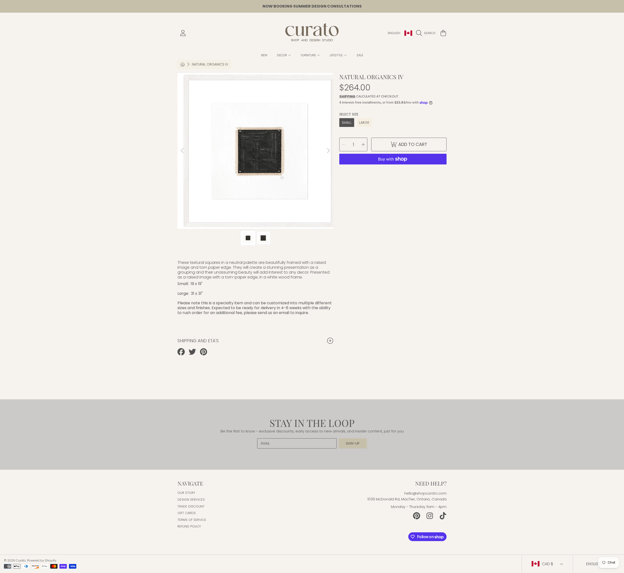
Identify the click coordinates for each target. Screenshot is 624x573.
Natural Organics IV (210, 64)
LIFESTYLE (336, 55)
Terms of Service (191, 519)
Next (328, 151)
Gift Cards (186, 513)
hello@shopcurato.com (425, 493)
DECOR (282, 55)
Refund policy (189, 526)
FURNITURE (309, 55)
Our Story (186, 492)
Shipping (347, 96)
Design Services (191, 499)
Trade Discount (191, 506)
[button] (427, 33)
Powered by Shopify (41, 560)
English (394, 33)
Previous (182, 151)
